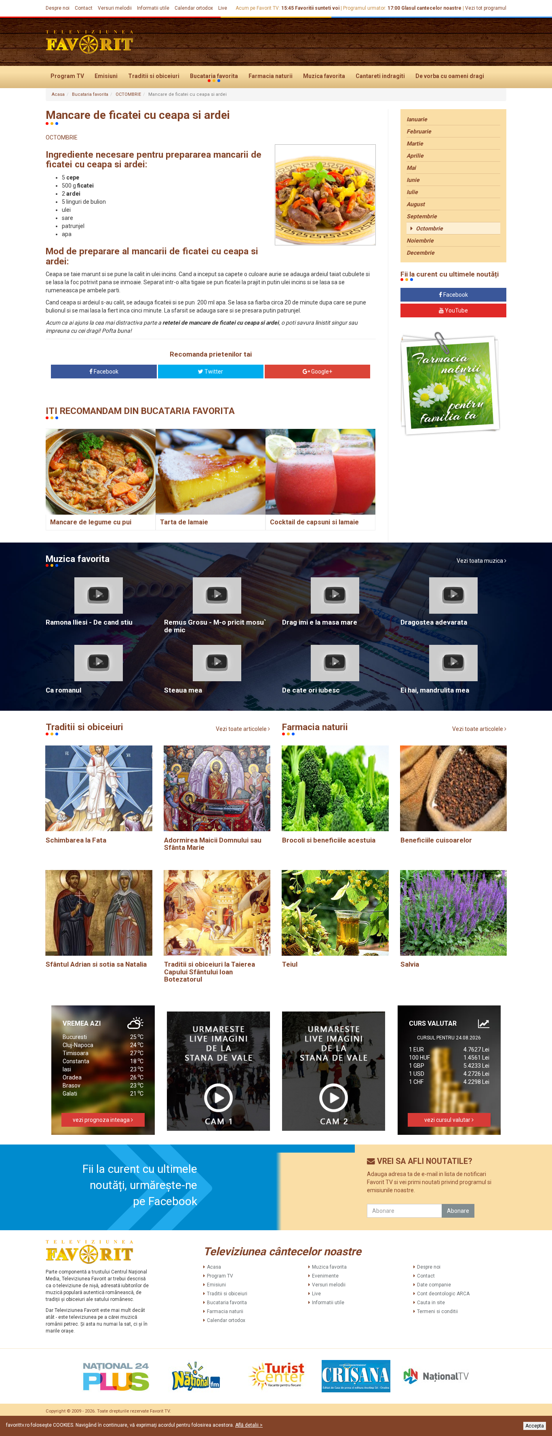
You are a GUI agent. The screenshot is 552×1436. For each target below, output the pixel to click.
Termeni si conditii (437, 1311)
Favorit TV (160, 1411)
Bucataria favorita (214, 76)
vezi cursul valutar (448, 1120)
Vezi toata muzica (480, 561)
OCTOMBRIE (128, 94)
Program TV (67, 76)
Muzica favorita (324, 76)
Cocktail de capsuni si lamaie (314, 522)
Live (222, 8)
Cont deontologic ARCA (443, 1294)
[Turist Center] (276, 1376)
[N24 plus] (116, 1376)
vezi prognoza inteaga (102, 1120)
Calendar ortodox (194, 8)
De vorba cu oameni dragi (449, 76)
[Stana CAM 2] (334, 1071)
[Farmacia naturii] (450, 384)
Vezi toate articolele (242, 729)
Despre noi (58, 8)
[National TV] (436, 1376)
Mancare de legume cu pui (90, 522)
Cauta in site (431, 1302)
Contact (84, 8)
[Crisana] (356, 1376)
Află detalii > (249, 1425)
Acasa (58, 94)
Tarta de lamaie (184, 522)
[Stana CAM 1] (218, 1071)
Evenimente (325, 1276)
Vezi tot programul (485, 8)
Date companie (434, 1285)
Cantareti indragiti (380, 76)
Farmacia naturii (271, 76)
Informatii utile (153, 8)
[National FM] (196, 1376)
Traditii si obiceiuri (153, 76)
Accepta (534, 1426)
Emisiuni (106, 76)
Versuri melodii (115, 8)
